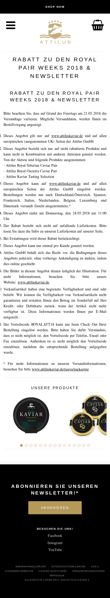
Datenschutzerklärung (68, 566)
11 (69, 445)
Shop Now (55, 6)
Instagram (55, 542)
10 (64, 445)
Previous (9, 413)
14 (83, 445)
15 (88, 445)
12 (74, 445)
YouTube (55, 549)
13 (79, 445)
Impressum (57, 575)
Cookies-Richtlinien (52, 571)
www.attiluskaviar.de (67, 135)
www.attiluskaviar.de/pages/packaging (60, 369)
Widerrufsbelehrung (30, 566)
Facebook (55, 535)
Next (101, 413)
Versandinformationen (88, 571)
